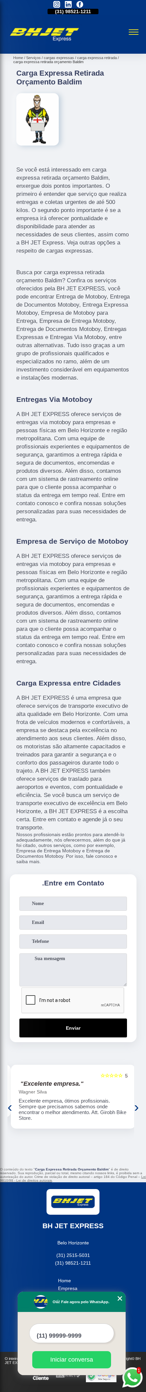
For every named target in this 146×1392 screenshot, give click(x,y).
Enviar (73, 1028)
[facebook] (79, 5)
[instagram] (56, 5)
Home (64, 1280)
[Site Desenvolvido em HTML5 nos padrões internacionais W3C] (68, 1375)
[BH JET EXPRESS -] (44, 46)
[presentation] (9, 1107)
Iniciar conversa (71, 1359)
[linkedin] (68, 5)
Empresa (67, 1288)
